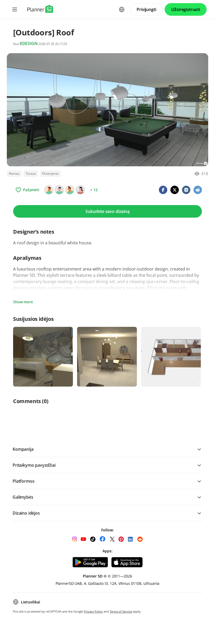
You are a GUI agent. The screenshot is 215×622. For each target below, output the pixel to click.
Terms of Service (121, 611)
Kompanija (23, 449)
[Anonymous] (49, 190)
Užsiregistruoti (185, 9)
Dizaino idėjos (26, 513)
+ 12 (93, 189)
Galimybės (23, 497)
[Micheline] (70, 190)
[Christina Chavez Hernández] (80, 190)
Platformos (23, 481)
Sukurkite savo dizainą (107, 211)
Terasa (31, 173)
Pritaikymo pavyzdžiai (34, 465)
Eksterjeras (50, 173)
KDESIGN (29, 43)
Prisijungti (146, 9)
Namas (14, 173)
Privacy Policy (93, 611)
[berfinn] (59, 190)
